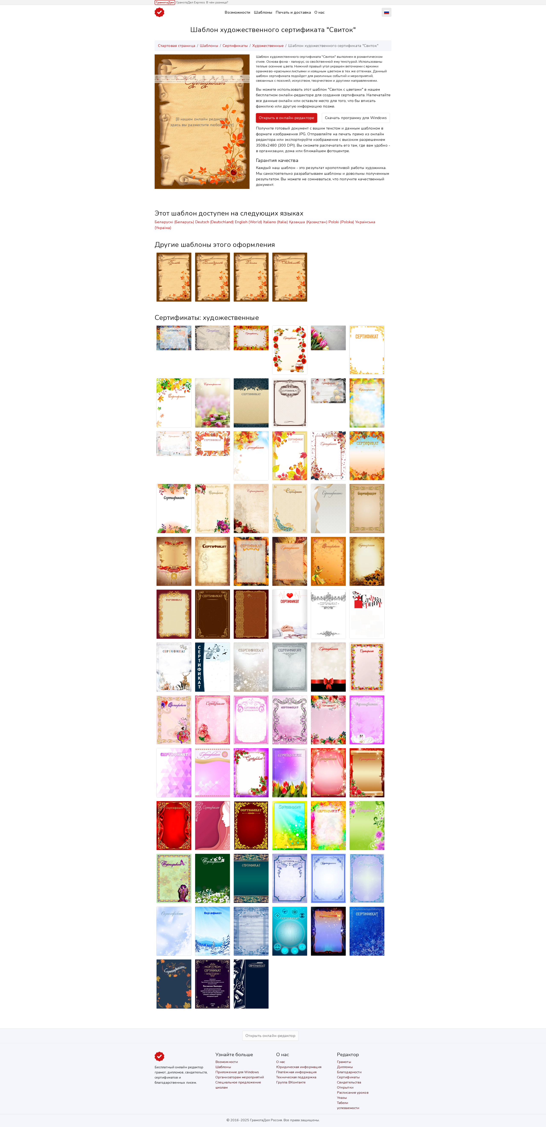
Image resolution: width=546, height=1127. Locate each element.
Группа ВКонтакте (291, 1082)
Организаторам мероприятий (239, 1077)
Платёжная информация (296, 1072)
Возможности (237, 12)
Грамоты (344, 1062)
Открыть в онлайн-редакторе (286, 117)
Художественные (268, 45)
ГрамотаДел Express (190, 2)
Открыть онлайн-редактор (270, 1035)
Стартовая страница (176, 45)
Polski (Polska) (341, 222)
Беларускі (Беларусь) (174, 222)
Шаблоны (263, 12)
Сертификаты (235, 45)
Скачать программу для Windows (356, 117)
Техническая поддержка (296, 1077)
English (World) (248, 222)
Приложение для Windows (237, 1072)
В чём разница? (217, 2)
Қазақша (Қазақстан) (308, 222)
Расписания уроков (353, 1092)
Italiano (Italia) (275, 222)
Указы (342, 1097)
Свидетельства (349, 1082)
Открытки (345, 1087)
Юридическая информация (298, 1067)
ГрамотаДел (165, 2)
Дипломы (345, 1067)
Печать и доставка (293, 12)
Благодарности (349, 1072)
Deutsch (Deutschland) (214, 222)
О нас (319, 12)
